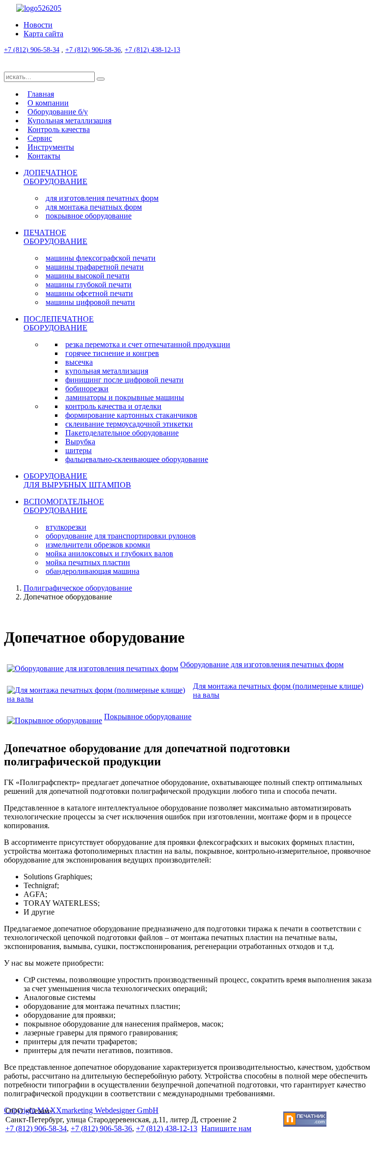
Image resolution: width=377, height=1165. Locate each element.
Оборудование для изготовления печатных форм (262, 664)
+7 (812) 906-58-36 (93, 50)
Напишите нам (226, 1128)
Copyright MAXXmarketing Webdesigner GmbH (81, 1110)
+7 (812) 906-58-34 (31, 50)
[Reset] (101, 79)
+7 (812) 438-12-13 (152, 50)
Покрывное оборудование (147, 716)
